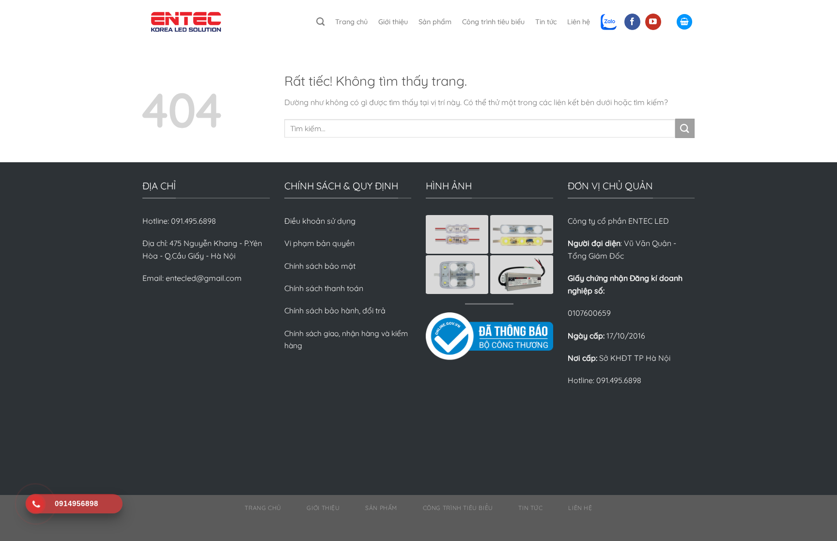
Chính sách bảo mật (320, 266)
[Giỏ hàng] (684, 22)
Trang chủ (351, 21)
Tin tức (546, 21)
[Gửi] (685, 128)
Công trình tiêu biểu (493, 21)
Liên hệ (578, 21)
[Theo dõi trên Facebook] (632, 22)
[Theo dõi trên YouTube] (653, 22)
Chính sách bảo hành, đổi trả (335, 310)
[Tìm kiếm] (320, 22)
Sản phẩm (434, 21)
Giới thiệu (393, 21)
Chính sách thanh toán (323, 288)
